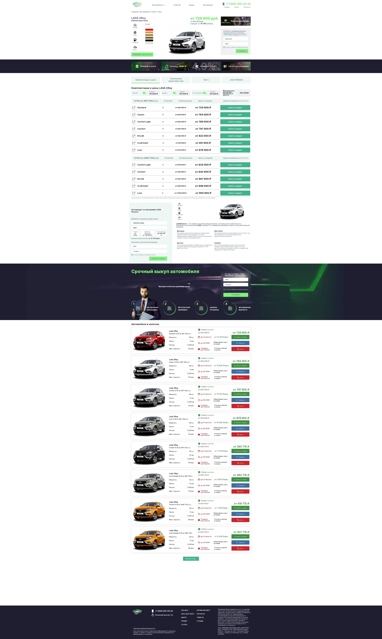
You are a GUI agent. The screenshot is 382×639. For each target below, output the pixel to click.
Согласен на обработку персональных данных (236, 47)
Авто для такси (187, 614)
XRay (159, 12)
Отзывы (226, 7)
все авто (184, 610)
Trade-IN (176, 5)
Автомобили (145, 12)
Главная (134, 12)
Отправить (242, 51)
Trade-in (200, 617)
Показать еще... (191, 559)
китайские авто (203, 610)
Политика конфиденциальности (144, 628)
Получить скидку (158, 258)
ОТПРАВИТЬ (235, 295)
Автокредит (208, 5)
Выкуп (191, 5)
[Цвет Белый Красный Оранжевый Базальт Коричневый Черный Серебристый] (149, 227)
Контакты (247, 7)
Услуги (236, 7)
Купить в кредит (235, 108)
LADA (154, 12)
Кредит (184, 621)
